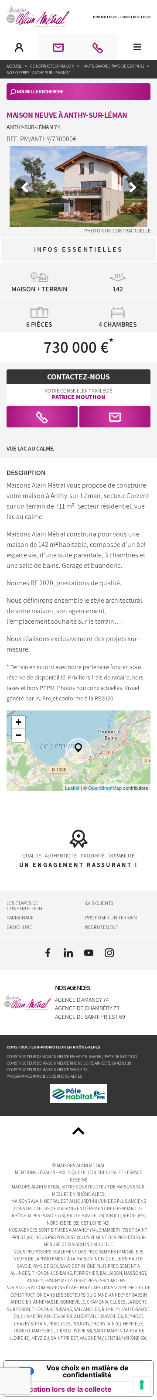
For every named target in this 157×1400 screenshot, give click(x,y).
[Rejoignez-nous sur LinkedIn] (68, 953)
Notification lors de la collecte (61, 1389)
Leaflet (72, 787)
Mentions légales (35, 1172)
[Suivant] (132, 186)
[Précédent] (24, 186)
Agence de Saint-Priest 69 (90, 1017)
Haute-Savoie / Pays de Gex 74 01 (113, 66)
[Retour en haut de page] (78, 1131)
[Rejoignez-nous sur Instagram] (109, 953)
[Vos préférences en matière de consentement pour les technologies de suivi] (141, 1384)
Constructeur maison (52, 66)
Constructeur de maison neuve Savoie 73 (47, 1069)
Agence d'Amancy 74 (82, 1000)
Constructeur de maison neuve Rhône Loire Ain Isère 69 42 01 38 (69, 1063)
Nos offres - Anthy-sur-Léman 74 (39, 72)
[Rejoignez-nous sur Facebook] (47, 953)
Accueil (15, 66)
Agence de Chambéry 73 (87, 1008)
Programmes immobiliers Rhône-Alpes (44, 1076)
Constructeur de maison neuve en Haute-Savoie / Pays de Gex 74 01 (72, 1056)
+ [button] (18, 722)
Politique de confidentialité (91, 1172)
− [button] (18, 735)
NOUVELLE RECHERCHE (39, 92)
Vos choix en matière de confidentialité (87, 1371)
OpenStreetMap (105, 787)
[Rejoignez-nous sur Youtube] (89, 953)
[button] (42, 416)
